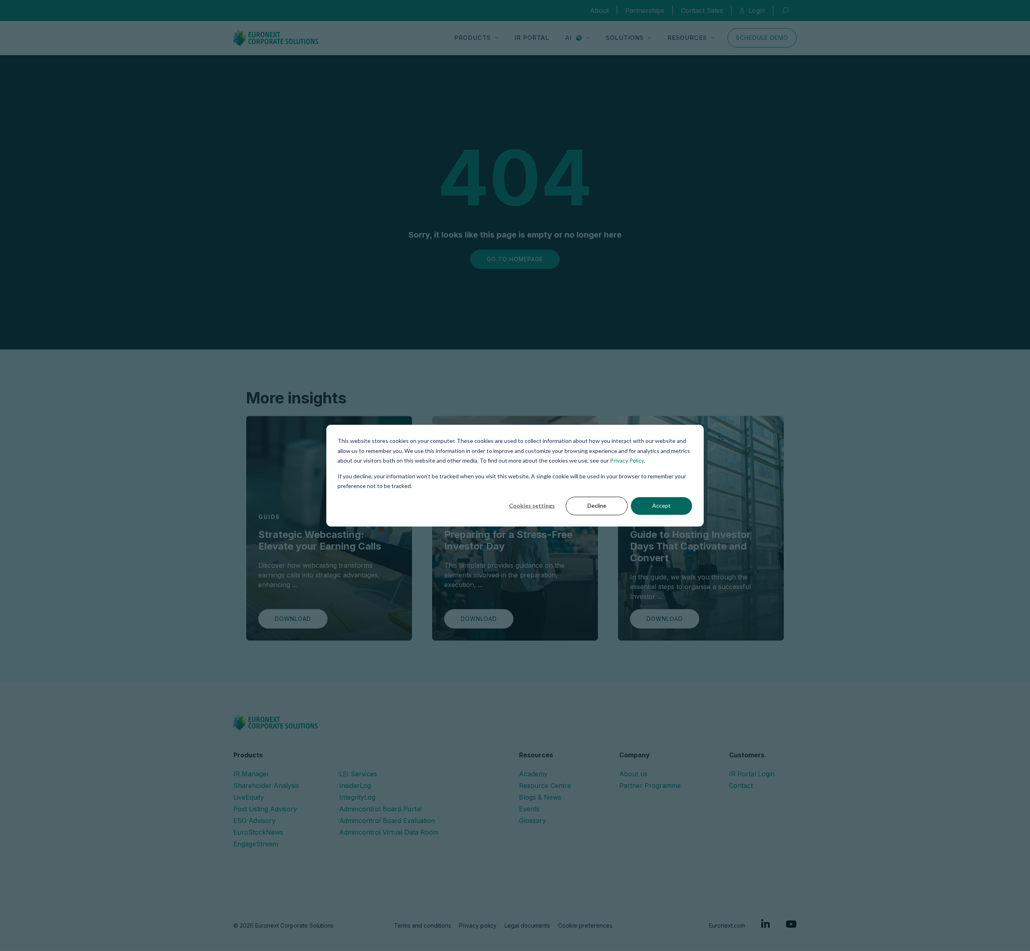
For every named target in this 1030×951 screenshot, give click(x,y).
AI (568, 37)
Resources (687, 37)
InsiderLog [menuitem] (355, 785)
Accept (661, 505)
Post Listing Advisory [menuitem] (265, 809)
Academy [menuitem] (533, 774)
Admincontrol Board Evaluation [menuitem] (387, 821)
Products (472, 37)
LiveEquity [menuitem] (248, 797)
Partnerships (644, 10)
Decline (596, 505)
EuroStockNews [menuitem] (258, 832)
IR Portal (532, 37)
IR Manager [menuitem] (251, 774)
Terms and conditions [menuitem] (422, 925)
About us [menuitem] (633, 774)
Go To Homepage (515, 259)
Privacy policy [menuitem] (477, 925)
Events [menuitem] (529, 809)
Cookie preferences (585, 925)
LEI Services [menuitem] (358, 774)
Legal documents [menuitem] (527, 925)
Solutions (625, 37)
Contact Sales (702, 10)
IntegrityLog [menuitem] (357, 797)
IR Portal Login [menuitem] (752, 774)
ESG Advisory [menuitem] (254, 821)
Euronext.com (727, 925)
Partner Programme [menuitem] (650, 785)
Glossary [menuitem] (532, 821)
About (599, 10)
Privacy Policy (627, 460)
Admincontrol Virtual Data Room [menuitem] (389, 832)
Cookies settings (532, 505)
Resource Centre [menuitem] (545, 785)
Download (293, 618)
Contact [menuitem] (741, 785)
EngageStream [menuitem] (255, 844)
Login (756, 10)
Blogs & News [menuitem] (540, 797)
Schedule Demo (762, 37)
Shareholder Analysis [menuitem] (266, 785)
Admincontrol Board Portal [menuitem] (380, 809)
